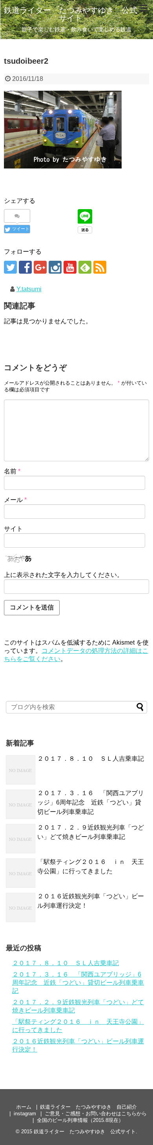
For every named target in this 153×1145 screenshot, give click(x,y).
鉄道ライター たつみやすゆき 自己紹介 (88, 1107)
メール (15, 499)
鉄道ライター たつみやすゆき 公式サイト (70, 14)
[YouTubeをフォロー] (70, 267)
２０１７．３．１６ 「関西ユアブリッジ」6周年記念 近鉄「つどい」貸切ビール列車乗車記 (90, 802)
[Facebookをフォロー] (25, 267)
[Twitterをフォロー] (10, 267)
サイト (13, 528)
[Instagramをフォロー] (55, 267)
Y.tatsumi (29, 289)
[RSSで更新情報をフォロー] (99, 267)
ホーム (23, 1107)
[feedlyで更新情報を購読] (84, 267)
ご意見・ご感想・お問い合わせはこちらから (96, 1113)
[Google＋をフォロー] (40, 267)
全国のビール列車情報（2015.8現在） (80, 1120)
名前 (12, 471)
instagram (25, 1113)
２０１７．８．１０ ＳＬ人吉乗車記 (90, 758)
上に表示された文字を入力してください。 (63, 575)
